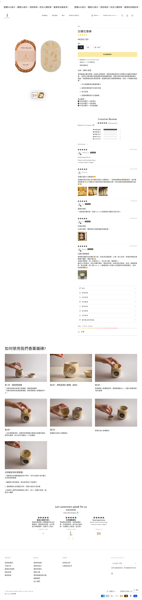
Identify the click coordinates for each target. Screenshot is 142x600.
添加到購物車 (107, 54)
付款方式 (8, 566)
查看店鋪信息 (84, 65)
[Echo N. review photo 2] (92, 191)
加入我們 (37, 581)
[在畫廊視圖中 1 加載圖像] (35, 95)
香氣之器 (37, 572)
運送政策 (8, 575)
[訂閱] (136, 563)
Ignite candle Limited (16, 591)
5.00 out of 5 (112, 123)
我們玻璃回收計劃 (40, 575)
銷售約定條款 (9, 569)
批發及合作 (66, 563)
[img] (82, 150)
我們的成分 (38, 566)
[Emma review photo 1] (82, 274)
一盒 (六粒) (96, 47)
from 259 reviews (69, 513)
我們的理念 (38, 569)
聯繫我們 (37, 578)
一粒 (80, 47)
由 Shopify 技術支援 (10, 594)
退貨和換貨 (9, 563)
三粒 (87, 47)
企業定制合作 (67, 566)
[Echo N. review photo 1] (82, 191)
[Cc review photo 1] (82, 236)
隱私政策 (8, 572)
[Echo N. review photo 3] (103, 191)
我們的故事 (38, 563)
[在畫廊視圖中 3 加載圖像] (41, 95)
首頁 (79, 26)
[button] (122, 15)
